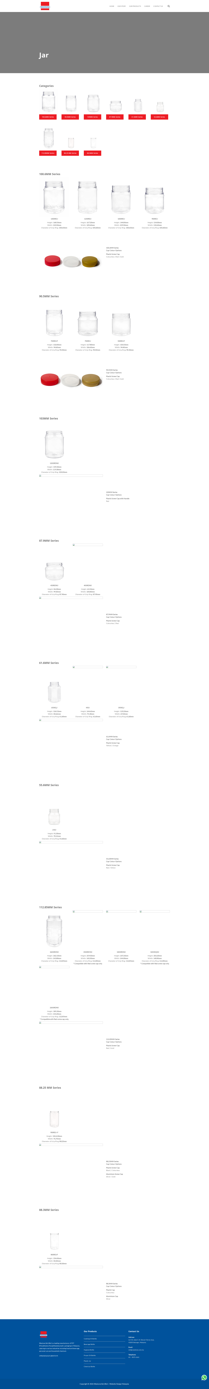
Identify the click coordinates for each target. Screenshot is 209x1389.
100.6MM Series (48, 117)
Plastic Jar (87, 1361)
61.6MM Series (137, 117)
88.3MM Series (92, 153)
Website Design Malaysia (119, 1384)
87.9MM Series (114, 117)
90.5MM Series (70, 117)
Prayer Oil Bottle (90, 1355)
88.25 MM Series (70, 153)
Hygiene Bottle (89, 1350)
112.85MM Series (47, 153)
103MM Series (92, 117)
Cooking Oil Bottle (90, 1339)
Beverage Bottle (89, 1344)
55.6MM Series (159, 117)
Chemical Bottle (89, 1366)
